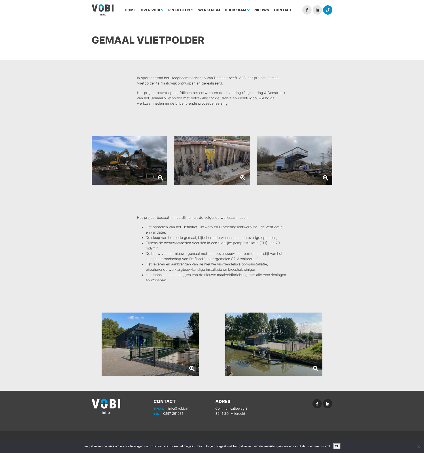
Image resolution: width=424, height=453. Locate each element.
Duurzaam (236, 10)
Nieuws (261, 10)
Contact (283, 10)
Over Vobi (151, 10)
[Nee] (418, 446)
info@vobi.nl (170, 408)
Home (130, 10)
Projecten (179, 10)
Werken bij (209, 10)
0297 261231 (168, 413)
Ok (337, 446)
